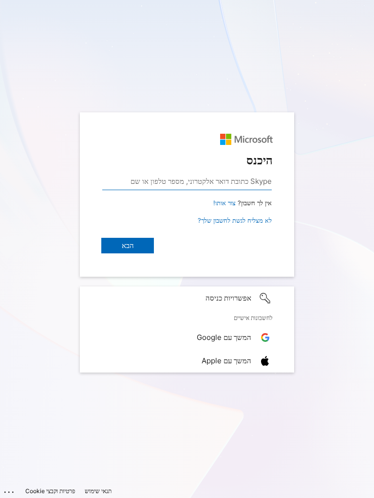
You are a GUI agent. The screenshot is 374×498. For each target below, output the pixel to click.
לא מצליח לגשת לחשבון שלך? (235, 220)
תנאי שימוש (98, 491)
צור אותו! (224, 203)
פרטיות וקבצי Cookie (50, 491)
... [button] (10, 490)
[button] (187, 298)
